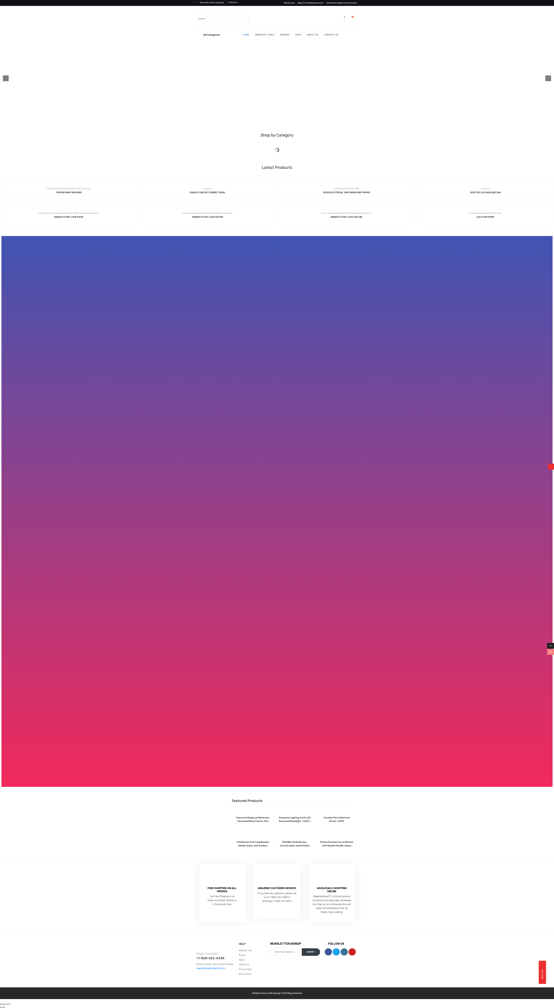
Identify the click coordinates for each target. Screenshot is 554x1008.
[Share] (4, 1004)
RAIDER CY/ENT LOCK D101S (68, 217)
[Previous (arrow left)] (1, 1007)
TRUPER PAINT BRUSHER (69, 192)
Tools (277, 155)
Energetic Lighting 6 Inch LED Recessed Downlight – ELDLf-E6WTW (295, 819)
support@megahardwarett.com (210, 968)
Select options (64, 189)
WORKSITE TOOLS (265, 35)
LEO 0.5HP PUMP (485, 217)
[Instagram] (344, 952)
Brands (285, 35)
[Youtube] (352, 952)
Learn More (207, 84)
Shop (298, 35)
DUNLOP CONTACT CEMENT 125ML (207, 192)
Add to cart (203, 189)
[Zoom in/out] (9, 1004)
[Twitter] (336, 952)
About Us (313, 35)
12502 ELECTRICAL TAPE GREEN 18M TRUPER (346, 192)
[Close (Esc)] (1, 1004)
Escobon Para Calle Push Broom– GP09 (337, 819)
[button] (277, 511)
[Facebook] (328, 952)
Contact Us (331, 35)
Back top (542, 974)
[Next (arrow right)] (4, 1007)
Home (246, 35)
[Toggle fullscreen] (6, 1004)
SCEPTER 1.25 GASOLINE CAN (485, 192)
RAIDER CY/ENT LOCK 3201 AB (346, 217)
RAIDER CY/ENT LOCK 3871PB (207, 217)
